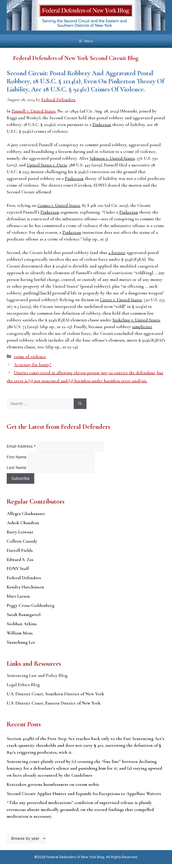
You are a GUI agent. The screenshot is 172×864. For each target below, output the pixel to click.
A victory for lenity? (32, 364)
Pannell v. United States (33, 111)
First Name (17, 457)
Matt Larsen (18, 596)
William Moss (20, 633)
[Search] (80, 403)
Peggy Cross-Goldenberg (30, 605)
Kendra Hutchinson (25, 587)
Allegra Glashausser (26, 513)
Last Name (17, 467)
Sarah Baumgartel (24, 614)
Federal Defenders (24, 578)
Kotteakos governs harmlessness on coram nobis (53, 784)
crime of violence (30, 356)
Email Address (21, 446)
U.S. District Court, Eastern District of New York (54, 703)
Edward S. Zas (20, 559)
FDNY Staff (18, 568)
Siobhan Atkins (22, 624)
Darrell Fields (20, 550)
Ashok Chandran (23, 523)
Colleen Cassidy (22, 541)
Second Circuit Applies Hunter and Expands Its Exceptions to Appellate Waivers (84, 793)
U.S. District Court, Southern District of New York (55, 694)
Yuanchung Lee (21, 642)
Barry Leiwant (20, 532)
